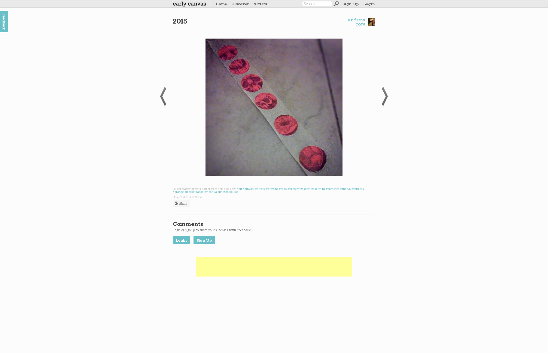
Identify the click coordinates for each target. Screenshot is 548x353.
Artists (260, 4)
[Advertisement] (274, 267)
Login (369, 4)
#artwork (249, 189)
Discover (240, 4)
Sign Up (350, 4)
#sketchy (294, 189)
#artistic (260, 189)
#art (239, 189)
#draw (283, 189)
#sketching (318, 189)
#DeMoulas (230, 192)
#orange (178, 192)
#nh (220, 192)
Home (221, 4)
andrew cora (357, 22)
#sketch (305, 189)
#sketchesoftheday (338, 189)
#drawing (272, 189)
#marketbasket (194, 192)
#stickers (358, 189)
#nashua (211, 192)
